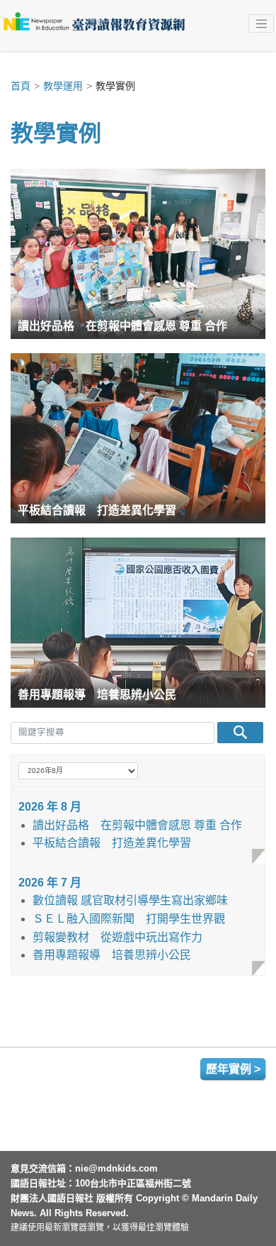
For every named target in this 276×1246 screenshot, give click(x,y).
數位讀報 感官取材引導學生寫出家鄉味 (130, 900)
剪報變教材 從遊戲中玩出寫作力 (117, 937)
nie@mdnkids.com (116, 1168)
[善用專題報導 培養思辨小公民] (138, 622)
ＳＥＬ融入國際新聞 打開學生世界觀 (129, 919)
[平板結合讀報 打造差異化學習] (138, 437)
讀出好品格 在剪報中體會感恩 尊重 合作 (137, 825)
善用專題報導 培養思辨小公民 (112, 955)
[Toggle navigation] (261, 23)
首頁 (20, 85)
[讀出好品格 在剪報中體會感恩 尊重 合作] (138, 253)
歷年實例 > (233, 1069)
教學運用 (63, 85)
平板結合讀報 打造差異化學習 (112, 843)
